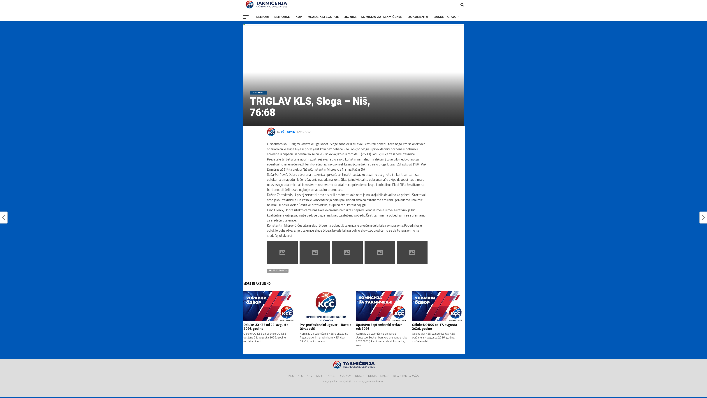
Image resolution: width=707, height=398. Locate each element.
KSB (319, 376)
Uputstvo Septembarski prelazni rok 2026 (379, 326)
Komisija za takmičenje (381, 17)
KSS (291, 376)
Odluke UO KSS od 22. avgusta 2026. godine (265, 326)
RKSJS (384, 376)
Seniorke (282, 17)
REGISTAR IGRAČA (406, 376)
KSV (309, 376)
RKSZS (360, 376)
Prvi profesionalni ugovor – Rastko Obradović (325, 326)
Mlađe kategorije (323, 17)
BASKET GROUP (446, 17)
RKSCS (330, 376)
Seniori (262, 17)
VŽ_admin (288, 132)
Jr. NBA (350, 17)
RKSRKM (345, 376)
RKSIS (372, 376)
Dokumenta (418, 17)
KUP (299, 17)
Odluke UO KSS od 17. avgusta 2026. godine (434, 326)
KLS (300, 376)
